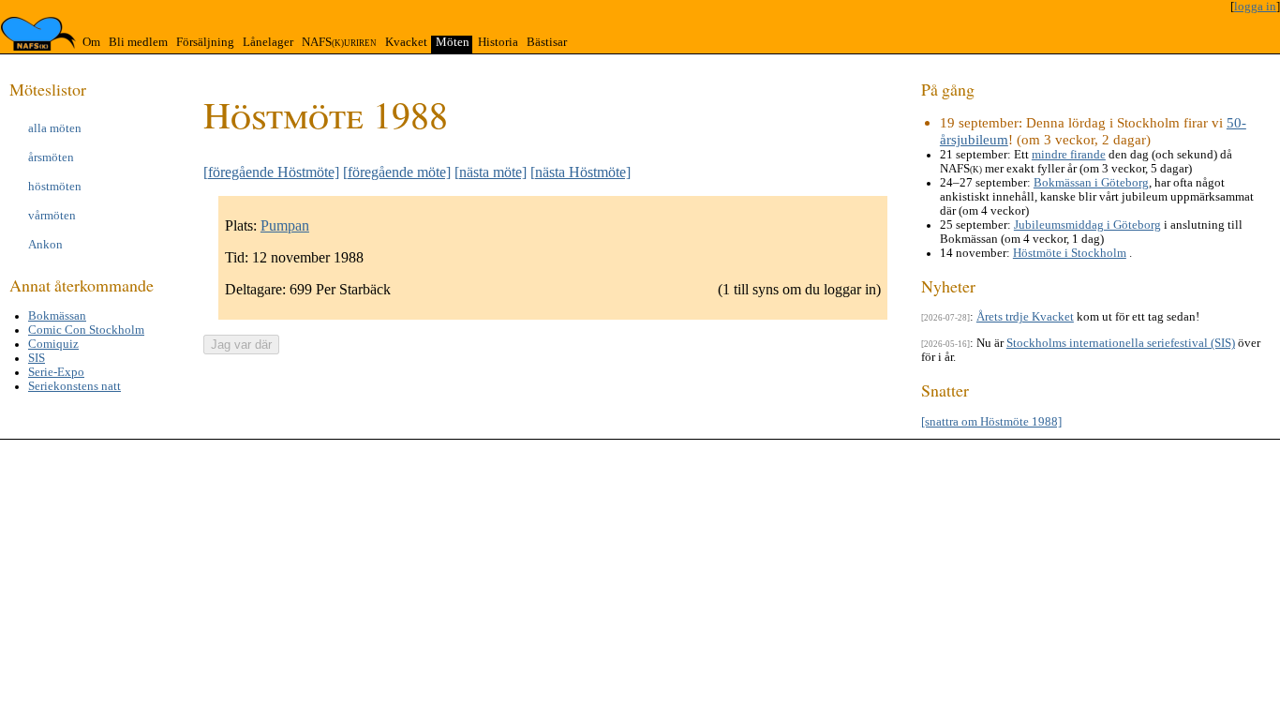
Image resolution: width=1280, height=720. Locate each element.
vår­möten (52, 215)
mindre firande (1069, 154)
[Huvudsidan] (38, 33)
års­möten (51, 157)
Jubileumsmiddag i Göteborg (1087, 225)
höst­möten (55, 186)
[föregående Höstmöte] (271, 172)
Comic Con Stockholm (86, 330)
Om (91, 42)
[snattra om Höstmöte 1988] (991, 421)
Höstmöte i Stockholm (1069, 253)
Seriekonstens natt (74, 386)
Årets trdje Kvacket (1025, 316)
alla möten (55, 128)
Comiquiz (53, 344)
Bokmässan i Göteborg (1091, 182)
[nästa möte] (490, 172)
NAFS (339, 42)
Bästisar (547, 42)
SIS (36, 358)
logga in (1255, 6)
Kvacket (406, 42)
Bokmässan (57, 315)
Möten (452, 42)
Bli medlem (138, 42)
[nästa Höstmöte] (580, 172)
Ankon (45, 244)
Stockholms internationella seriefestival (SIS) (1120, 343)
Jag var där (241, 345)
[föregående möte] (397, 172)
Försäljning (205, 42)
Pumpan (284, 225)
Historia (498, 42)
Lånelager (268, 42)
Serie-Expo (56, 372)
